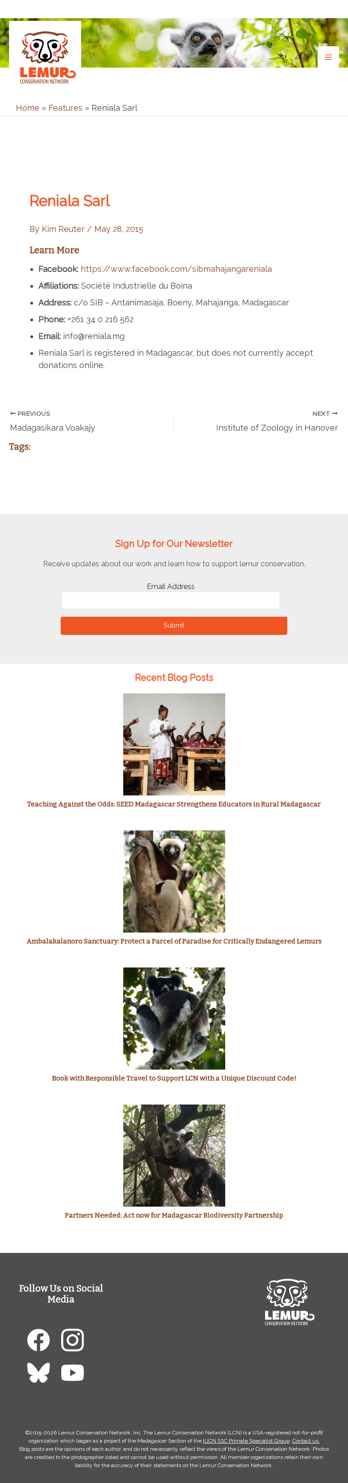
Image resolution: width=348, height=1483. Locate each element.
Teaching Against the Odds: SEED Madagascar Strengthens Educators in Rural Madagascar (174, 804)
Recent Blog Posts (174, 677)
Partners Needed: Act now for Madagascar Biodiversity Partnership (174, 1215)
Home (27, 108)
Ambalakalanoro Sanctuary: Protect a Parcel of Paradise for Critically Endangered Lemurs (174, 941)
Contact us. (306, 1441)
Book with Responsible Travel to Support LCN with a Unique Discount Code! (174, 1078)
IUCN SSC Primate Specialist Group (246, 1441)
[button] (332, 8)
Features (65, 108)
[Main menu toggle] (328, 57)
